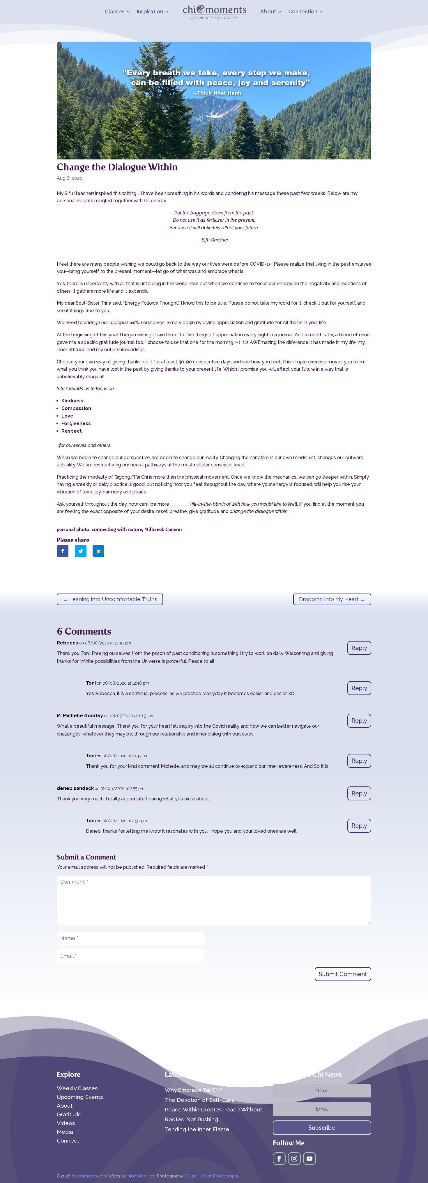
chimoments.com (90, 1176)
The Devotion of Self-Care (200, 1100)
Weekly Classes (77, 1088)
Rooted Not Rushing (191, 1119)
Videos (66, 1123)
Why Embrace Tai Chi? (193, 1090)
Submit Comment (343, 974)
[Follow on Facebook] (279, 1158)
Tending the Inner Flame (197, 1129)
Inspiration (150, 12)
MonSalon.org (141, 1176)
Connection (302, 12)
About (268, 12)
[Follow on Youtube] (309, 1158)
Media (65, 1132)
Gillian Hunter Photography (211, 1176)
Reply (359, 647)
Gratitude (69, 1115)
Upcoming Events (80, 1097)
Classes (115, 12)
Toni (91, 683)
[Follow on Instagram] (294, 1158)
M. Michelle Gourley (80, 715)
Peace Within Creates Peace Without (213, 1109)
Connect (68, 1141)
